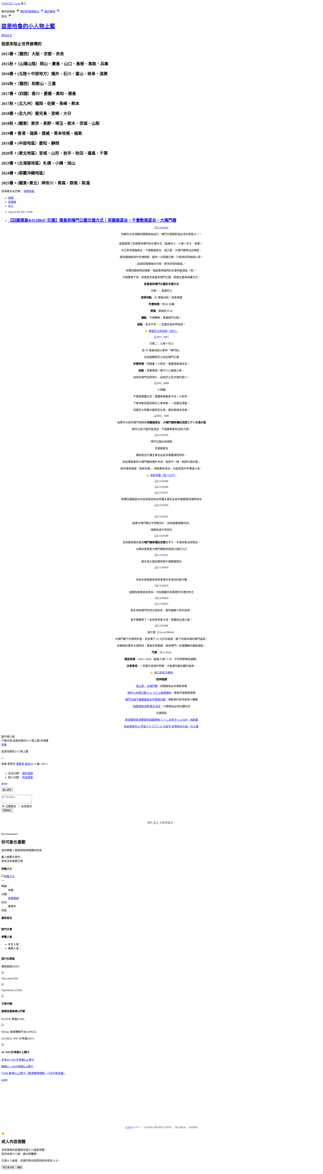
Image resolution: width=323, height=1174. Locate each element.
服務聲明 (193, 1127)
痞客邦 (20, 763)
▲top (4, 783)
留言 (27, 763)
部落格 (12, 202)
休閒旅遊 (29, 191)
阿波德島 (27, 777)
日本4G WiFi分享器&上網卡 (17, 1059)
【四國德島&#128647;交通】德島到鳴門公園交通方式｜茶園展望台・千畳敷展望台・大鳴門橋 (92, 220)
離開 (19, 1167)
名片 (10, 206)
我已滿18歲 (8, 1167)
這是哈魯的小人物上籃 (28, 26)
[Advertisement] (18, 1102)
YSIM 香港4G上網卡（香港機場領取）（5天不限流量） (33, 1073)
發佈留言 (7, 810)
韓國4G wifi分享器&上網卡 (17, 1066)
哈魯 (4, 744)
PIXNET (136, 1127)
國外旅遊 (27, 773)
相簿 (10, 198)
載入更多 (7, 790)
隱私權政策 (180, 1127)
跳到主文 (6, 35)
